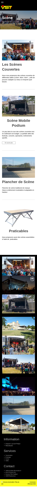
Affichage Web (32, 483)
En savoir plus (9, 142)
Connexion (33, 482)
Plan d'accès (9, 445)
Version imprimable (8, 482)
